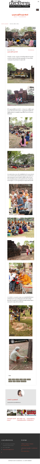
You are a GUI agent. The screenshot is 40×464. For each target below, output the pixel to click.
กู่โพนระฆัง (17, 379)
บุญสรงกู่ (21, 379)
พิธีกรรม (25, 379)
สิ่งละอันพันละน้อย (22, 16)
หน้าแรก (15, 16)
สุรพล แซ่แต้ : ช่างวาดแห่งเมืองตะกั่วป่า (21, 419)
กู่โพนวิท (13, 379)
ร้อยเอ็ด (14, 381)
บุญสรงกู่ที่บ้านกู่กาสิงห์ (12, 52)
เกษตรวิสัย (10, 381)
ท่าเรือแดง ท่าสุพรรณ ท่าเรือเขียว (27, 444)
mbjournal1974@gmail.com (8, 449)
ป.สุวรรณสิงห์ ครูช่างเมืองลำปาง (30, 419)
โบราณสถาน (18, 381)
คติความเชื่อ (28, 379)
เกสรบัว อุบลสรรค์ (4, 23)
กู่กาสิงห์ (10, 379)
